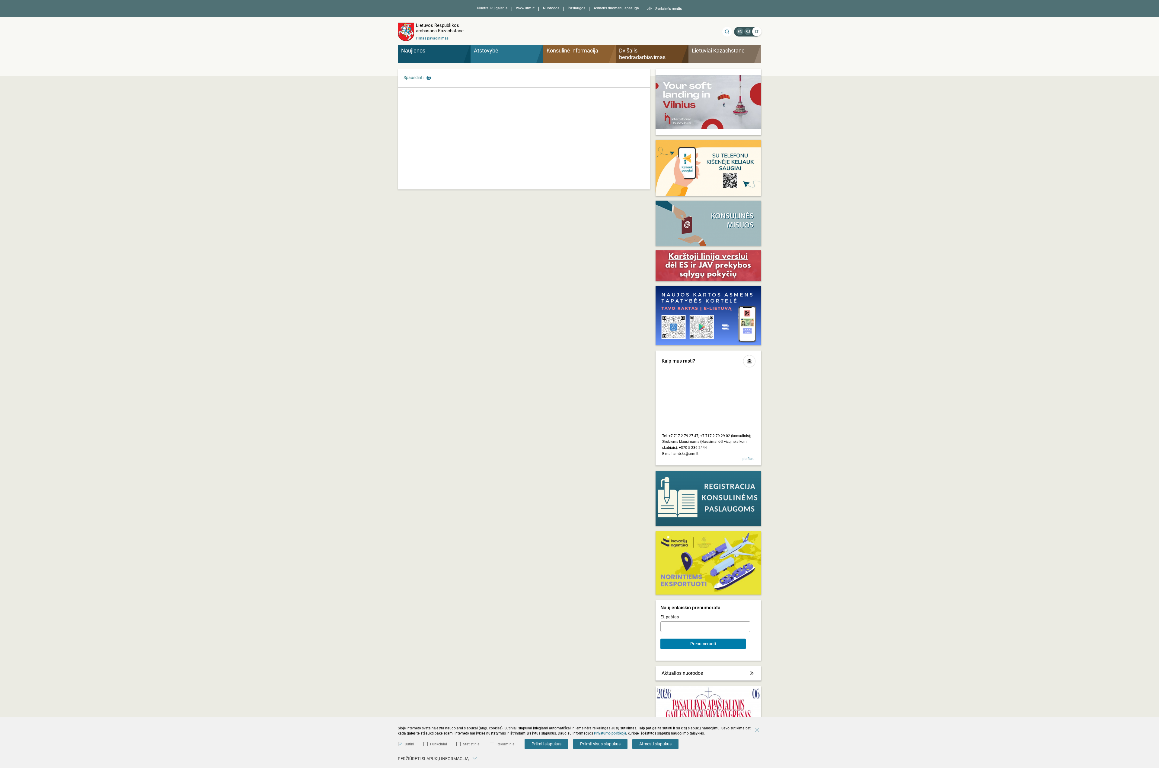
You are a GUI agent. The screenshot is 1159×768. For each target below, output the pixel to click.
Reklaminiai (506, 744)
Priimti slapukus (546, 743)
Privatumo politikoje (610, 733)
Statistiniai (472, 744)
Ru (748, 32)
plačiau (748, 459)
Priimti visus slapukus (600, 743)
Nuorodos (551, 8)
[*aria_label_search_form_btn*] (727, 31)
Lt (756, 32)
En (740, 32)
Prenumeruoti (703, 643)
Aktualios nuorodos (682, 673)
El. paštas (669, 616)
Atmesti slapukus (655, 743)
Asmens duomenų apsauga (616, 8)
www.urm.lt (525, 8)
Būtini (409, 744)
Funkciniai (438, 744)
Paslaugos (576, 8)
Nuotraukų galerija (492, 8)
